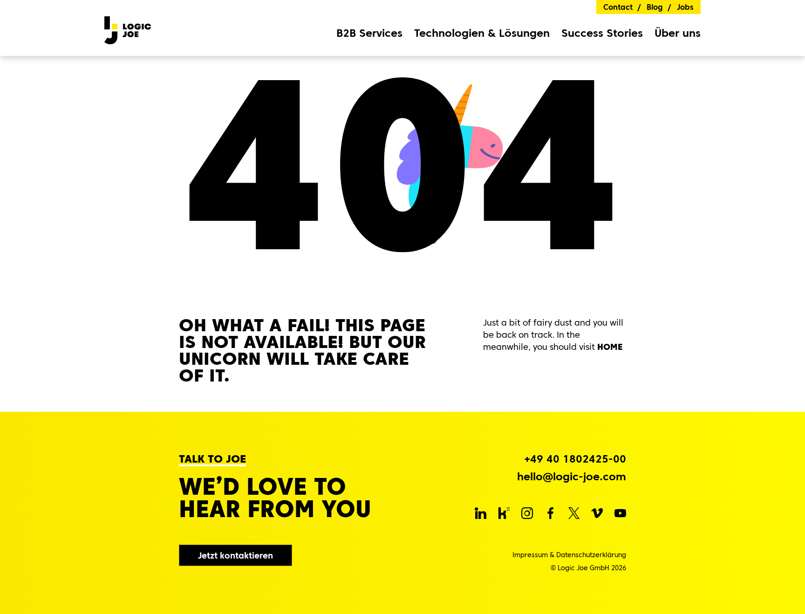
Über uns (678, 33)
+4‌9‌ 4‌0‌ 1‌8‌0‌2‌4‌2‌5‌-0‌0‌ (575, 459)
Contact (618, 7)
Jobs (685, 7)
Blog (655, 7)
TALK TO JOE (212, 459)
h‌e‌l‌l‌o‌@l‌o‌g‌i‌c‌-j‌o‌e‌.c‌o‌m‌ (571, 476)
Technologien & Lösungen (482, 33)
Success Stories (602, 33)
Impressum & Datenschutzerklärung (569, 555)
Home (609, 346)
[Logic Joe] (127, 28)
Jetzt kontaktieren (235, 555)
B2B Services (369, 33)
